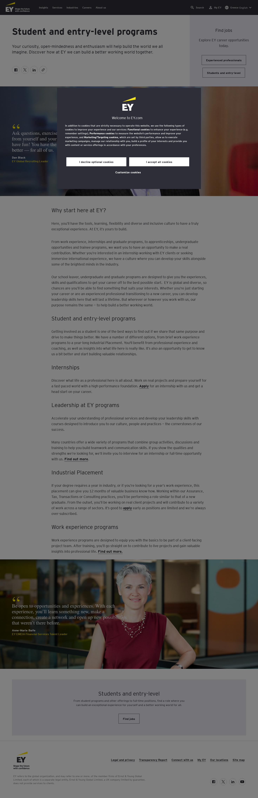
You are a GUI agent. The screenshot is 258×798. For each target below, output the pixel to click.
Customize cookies (128, 172)
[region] (129, 138)
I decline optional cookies (96, 162)
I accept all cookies (159, 162)
